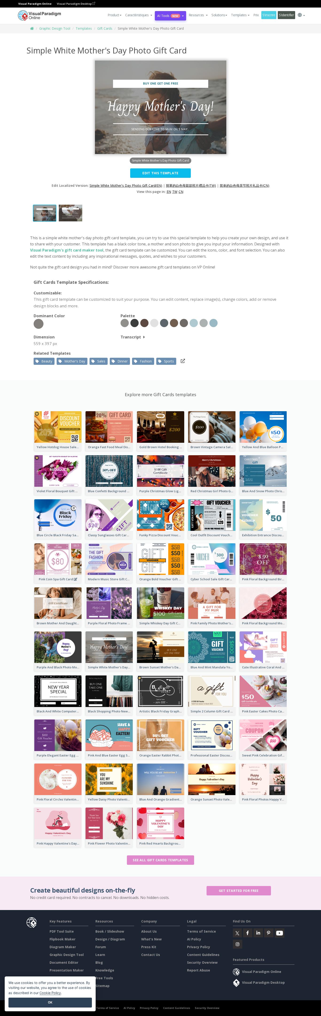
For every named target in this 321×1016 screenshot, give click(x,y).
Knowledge (104, 970)
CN (181, 191)
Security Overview (202, 962)
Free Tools (104, 978)
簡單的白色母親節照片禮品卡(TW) (191, 185)
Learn (100, 954)
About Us (149, 931)
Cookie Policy (50, 993)
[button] (138, 15)
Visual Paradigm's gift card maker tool (66, 250)
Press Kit (148, 947)
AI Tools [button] (167, 15)
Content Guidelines (203, 954)
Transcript (131, 337)
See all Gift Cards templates (160, 860)
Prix (256, 15)
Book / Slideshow (109, 931)
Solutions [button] (218, 15)
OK (50, 1002)
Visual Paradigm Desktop (74, 3)
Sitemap (102, 985)
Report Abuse (198, 970)
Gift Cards (104, 28)
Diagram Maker (63, 947)
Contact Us (150, 954)
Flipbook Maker (62, 939)
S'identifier (286, 15)
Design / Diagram (110, 939)
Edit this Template (160, 173)
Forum (100, 947)
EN (169, 191)
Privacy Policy (198, 947)
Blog (99, 962)
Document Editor (64, 962)
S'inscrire (268, 15)
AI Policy (194, 939)
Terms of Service (201, 931)
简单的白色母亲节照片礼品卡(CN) (244, 185)
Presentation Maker (67, 970)
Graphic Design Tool (54, 28)
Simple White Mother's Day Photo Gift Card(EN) (126, 185)
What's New (151, 939)
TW (174, 191)
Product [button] (113, 15)
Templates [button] (239, 15)
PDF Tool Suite (62, 931)
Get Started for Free (239, 890)
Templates (84, 28)
